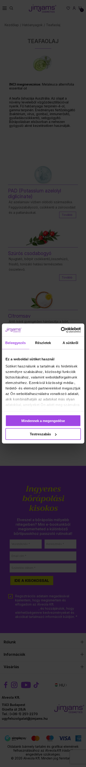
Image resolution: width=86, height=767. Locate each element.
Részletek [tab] (43, 343)
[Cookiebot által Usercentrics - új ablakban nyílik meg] (61, 330)
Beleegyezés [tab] (15, 343)
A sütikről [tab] (70, 343)
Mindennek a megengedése (43, 420)
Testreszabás (40, 434)
